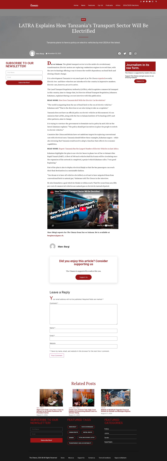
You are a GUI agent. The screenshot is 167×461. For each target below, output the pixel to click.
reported (101, 78)
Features (91, 5)
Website (52, 343)
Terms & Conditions (105, 458)
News (83, 5)
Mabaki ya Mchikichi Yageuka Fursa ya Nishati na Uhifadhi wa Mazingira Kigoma (115, 410)
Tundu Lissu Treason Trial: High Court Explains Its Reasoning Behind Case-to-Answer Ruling (83, 411)
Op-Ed (100, 5)
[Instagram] (152, 1)
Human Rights (73, 432)
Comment (54, 303)
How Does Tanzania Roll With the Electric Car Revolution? (82, 100)
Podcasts (109, 5)
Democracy (72, 427)
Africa (118, 5)
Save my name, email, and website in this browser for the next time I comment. (80, 351)
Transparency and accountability (80, 443)
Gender (71, 437)
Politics (42, 408)
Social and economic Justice (86, 437)
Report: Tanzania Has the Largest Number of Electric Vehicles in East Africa (88, 148)
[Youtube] (149, 1)
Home (76, 5)
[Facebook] (146, 1)
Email (52, 335)
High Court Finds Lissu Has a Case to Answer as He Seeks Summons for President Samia (50, 411)
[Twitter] (143, 1)
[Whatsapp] (140, 1)
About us (71, 458)
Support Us (81, 458)
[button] (156, 1)
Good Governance (87, 427)
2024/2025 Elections (131, 5)
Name (52, 328)
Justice (70, 408)
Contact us (91, 458)
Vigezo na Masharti (120, 458)
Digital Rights (87, 432)
